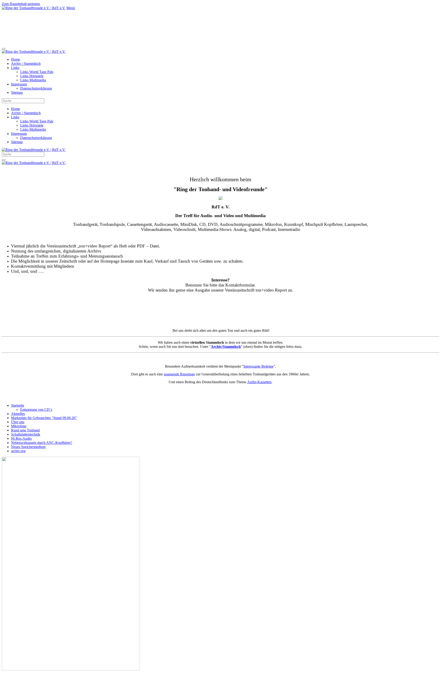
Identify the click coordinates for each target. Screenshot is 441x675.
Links (15, 68)
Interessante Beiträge (258, 366)
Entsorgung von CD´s (36, 409)
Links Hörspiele (31, 76)
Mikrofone (18, 426)
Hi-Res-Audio (21, 438)
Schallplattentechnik (25, 434)
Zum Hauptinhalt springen (21, 4)
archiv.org (18, 451)
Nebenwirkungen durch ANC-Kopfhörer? (41, 443)
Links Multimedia (33, 80)
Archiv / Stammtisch (26, 63)
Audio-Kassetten (259, 382)
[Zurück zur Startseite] (33, 8)
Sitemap (17, 92)
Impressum (19, 84)
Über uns (17, 422)
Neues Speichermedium (28, 447)
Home (15, 59)
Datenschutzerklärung (36, 88)
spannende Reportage (179, 374)
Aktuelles (18, 414)
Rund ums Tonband (25, 430)
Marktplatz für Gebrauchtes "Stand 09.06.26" (44, 418)
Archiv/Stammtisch (226, 347)
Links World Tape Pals (36, 72)
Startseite (17, 405)
